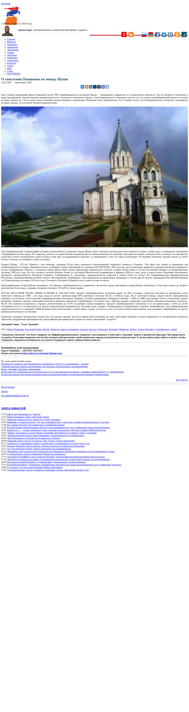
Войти (4, 391)
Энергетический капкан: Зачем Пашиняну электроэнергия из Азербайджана (45, 435)
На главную (182, 380)
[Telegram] (107, 87)
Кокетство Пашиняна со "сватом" (24, 414)
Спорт (10, 65)
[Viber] (103, 87)
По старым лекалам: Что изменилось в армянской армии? (36, 425)
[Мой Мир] (90, 87)
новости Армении (70, 329)
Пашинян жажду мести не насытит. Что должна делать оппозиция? (41, 441)
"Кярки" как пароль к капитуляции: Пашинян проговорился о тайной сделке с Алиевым (52, 433)
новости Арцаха (88, 329)
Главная (11, 39)
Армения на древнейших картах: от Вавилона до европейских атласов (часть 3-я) (48, 443)
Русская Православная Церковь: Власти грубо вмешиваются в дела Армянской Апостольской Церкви (58, 427)
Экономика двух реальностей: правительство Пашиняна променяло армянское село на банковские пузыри (60, 451)
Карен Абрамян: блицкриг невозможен (21, 369)
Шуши (46, 329)
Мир (9, 68)
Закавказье (12, 47)
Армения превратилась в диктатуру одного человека (33, 419)
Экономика (12, 50)
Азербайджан (162, 329)
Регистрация (8, 387)
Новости (11, 42)
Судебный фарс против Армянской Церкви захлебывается (36, 454)
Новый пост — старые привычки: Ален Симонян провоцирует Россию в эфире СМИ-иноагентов (56, 430)
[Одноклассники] (86, 87)
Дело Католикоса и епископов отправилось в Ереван (33, 438)
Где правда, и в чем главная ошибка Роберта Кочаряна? (35, 467)
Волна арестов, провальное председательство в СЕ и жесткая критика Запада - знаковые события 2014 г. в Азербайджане (62, 372)
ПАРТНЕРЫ (13, 73)
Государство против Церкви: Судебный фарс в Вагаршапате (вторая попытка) (46, 462)
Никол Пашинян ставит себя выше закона (28, 417)
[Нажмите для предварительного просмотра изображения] (94, 246)
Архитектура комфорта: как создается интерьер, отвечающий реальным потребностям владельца (56, 456)
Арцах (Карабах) (146, 329)
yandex (173, 329)
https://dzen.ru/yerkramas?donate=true (42, 353)
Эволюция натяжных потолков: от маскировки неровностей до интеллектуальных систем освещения (58, 459)
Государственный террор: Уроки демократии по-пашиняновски (39, 449)
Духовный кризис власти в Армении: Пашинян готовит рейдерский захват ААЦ (48, 470)
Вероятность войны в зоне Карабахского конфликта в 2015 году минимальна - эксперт (45, 364)
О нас (10, 71)
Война (133, 329)
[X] (95, 87)
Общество (12, 58)
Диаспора (12, 55)
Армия (10, 52)
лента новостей (13, 408)
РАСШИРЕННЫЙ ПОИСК (15, 396)
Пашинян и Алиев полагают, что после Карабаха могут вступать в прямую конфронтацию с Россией (58, 422)
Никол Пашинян (15, 329)
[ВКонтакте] (82, 87)
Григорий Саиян (33, 329)
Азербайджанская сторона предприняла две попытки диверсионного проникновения (44, 366)
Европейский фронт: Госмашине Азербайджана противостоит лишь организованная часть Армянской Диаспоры (64, 464)
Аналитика (12, 60)
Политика (12, 44)
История (113, 329)
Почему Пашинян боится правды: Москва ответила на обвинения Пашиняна (46, 446)
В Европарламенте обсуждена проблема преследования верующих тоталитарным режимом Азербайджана (55, 374)
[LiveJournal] (99, 87)
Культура (11, 63)
